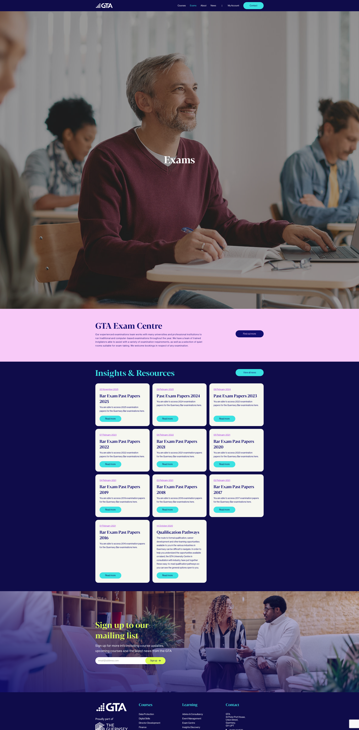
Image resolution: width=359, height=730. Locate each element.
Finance (143, 727)
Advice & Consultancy (192, 714)
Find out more (249, 333)
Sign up (153, 660)
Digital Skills (144, 718)
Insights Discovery (191, 727)
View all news (249, 372)
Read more (110, 418)
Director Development (149, 723)
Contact (253, 5)
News (213, 5)
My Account (233, 5)
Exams (193, 5)
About (203, 5)
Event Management (191, 718)
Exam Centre (188, 723)
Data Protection (146, 714)
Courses (182, 5)
